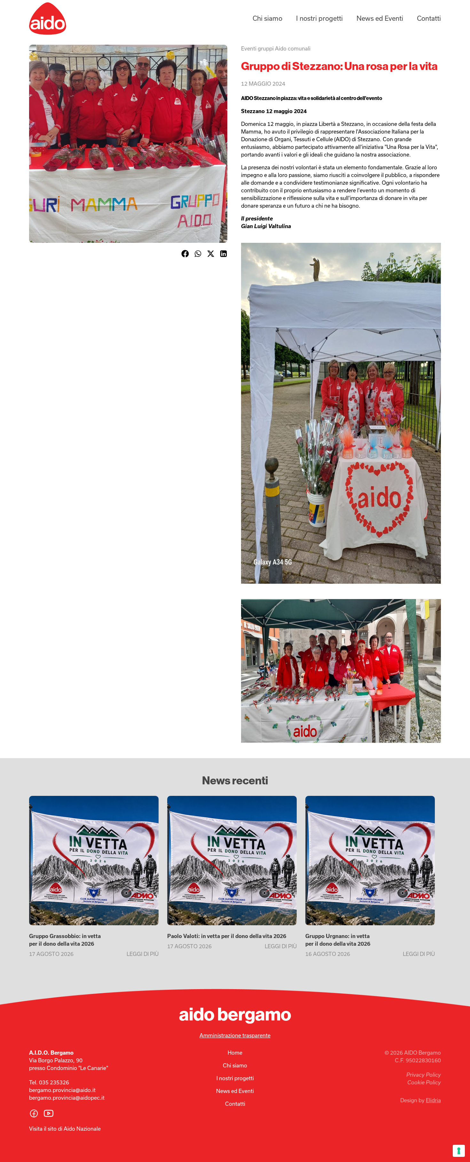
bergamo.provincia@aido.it (62, 1090)
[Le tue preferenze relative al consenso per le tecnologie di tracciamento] (459, 1151)
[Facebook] (185, 254)
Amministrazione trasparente (235, 1035)
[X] (211, 254)
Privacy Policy (423, 1075)
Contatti (429, 18)
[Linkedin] (223, 254)
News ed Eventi (379, 18)
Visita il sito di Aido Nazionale (65, 1129)
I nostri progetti (319, 18)
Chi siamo (267, 18)
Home (235, 1053)
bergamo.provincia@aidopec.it (67, 1098)
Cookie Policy (424, 1082)
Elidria (433, 1100)
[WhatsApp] (198, 254)
